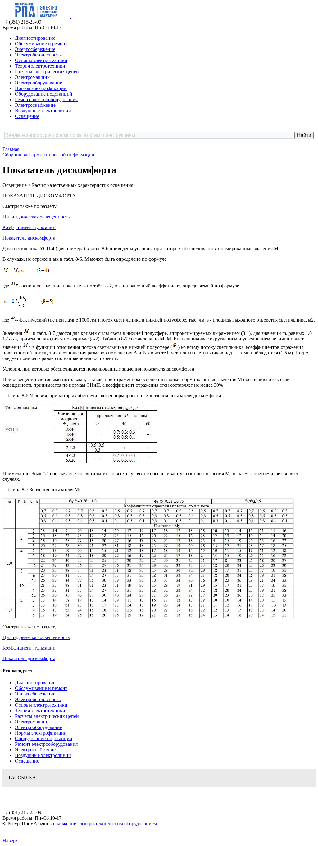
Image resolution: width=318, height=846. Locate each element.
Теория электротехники (40, 66)
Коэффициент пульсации (29, 227)
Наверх (10, 840)
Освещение (27, 116)
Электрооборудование (38, 82)
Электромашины (33, 77)
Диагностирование (35, 38)
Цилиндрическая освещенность (36, 216)
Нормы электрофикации (41, 88)
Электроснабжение (35, 105)
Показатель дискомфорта (28, 238)
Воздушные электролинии (43, 110)
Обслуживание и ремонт (41, 43)
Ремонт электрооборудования (46, 99)
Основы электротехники (41, 60)
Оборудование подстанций (43, 94)
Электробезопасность (38, 54)
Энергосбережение (35, 49)
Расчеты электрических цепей (47, 71)
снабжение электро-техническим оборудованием (105, 823)
